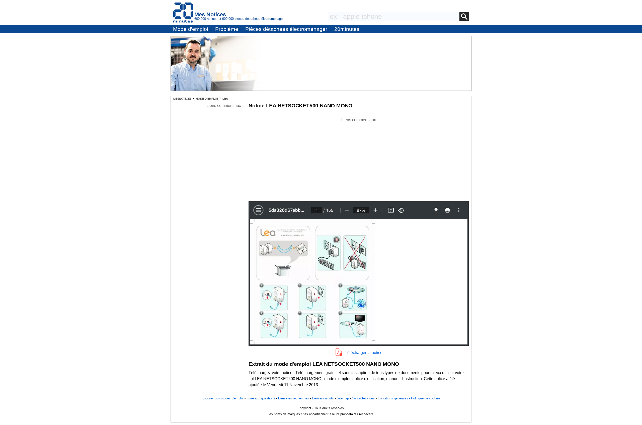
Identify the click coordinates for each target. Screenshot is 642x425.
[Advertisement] (358, 158)
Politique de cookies (425, 398)
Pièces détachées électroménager (286, 29)
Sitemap (343, 398)
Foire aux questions (261, 398)
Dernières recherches (293, 398)
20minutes (346, 29)
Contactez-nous (363, 398)
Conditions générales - (394, 398)
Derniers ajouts (323, 398)
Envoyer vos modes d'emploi (223, 398)
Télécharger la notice (363, 352)
